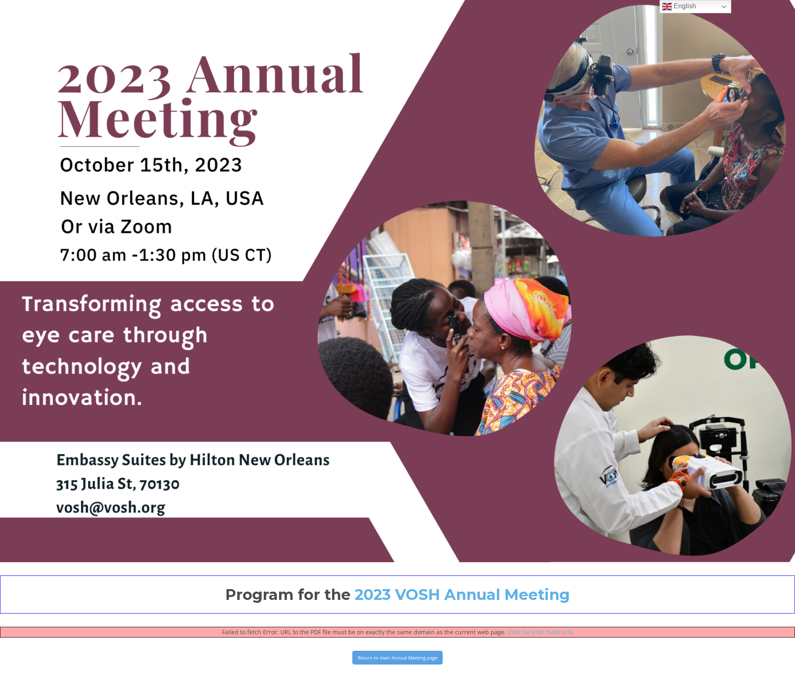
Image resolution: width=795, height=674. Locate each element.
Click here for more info (540, 632)
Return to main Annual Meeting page (397, 658)
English (684, 6)
